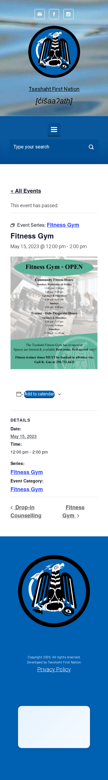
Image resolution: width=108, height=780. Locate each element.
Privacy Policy (54, 669)
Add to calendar (39, 394)
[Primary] (54, 129)
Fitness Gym (26, 472)
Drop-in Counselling (25, 511)
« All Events (25, 191)
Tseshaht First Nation (54, 89)
